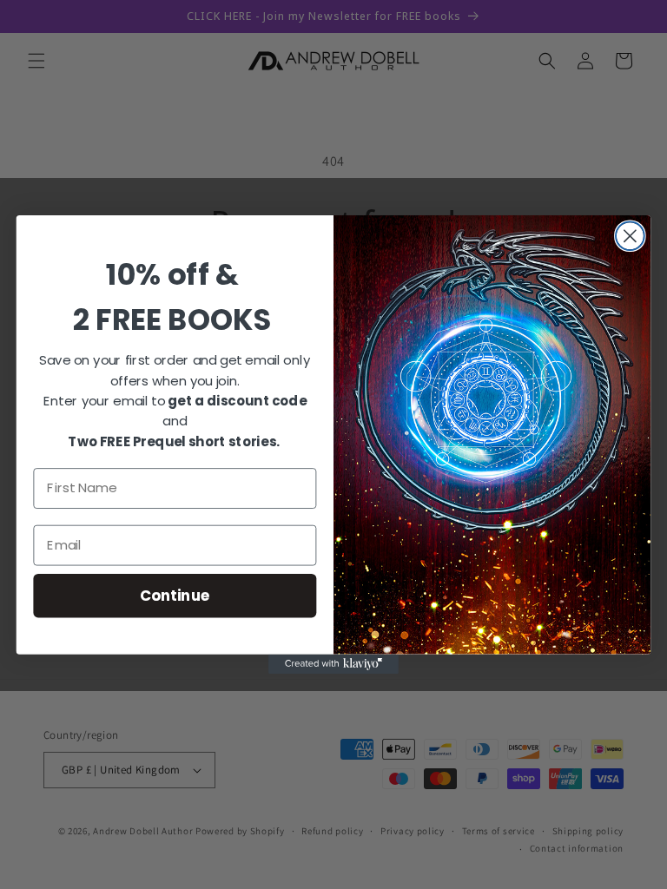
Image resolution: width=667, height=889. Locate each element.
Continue (175, 595)
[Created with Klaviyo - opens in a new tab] (333, 664)
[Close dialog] (630, 235)
